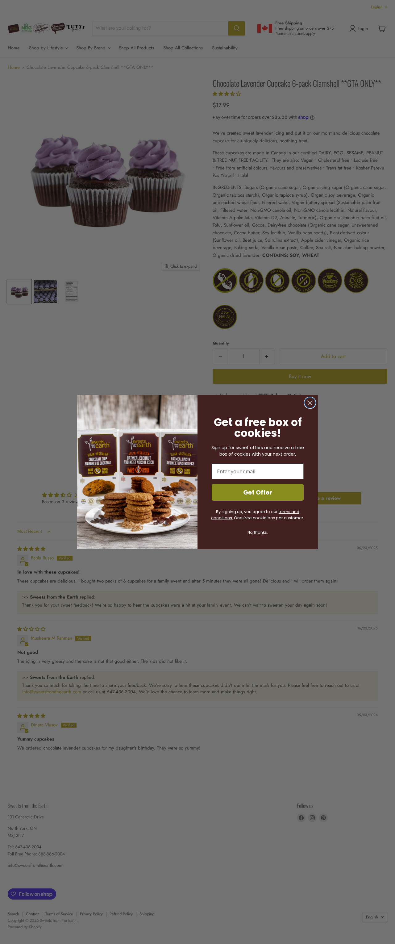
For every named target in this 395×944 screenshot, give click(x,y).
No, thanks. (257, 532)
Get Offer (257, 492)
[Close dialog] (310, 402)
